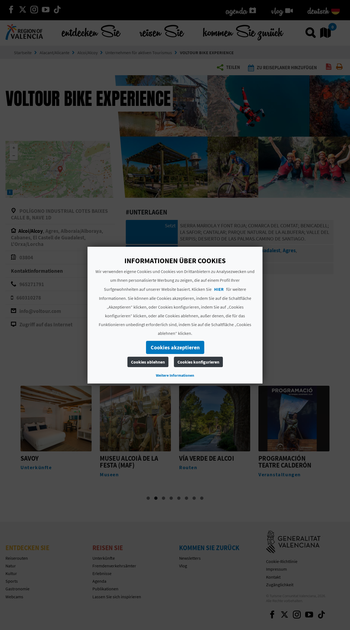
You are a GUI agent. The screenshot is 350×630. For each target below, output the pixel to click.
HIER (219, 289)
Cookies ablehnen (148, 362)
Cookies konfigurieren (198, 362)
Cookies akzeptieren (175, 347)
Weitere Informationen (175, 375)
